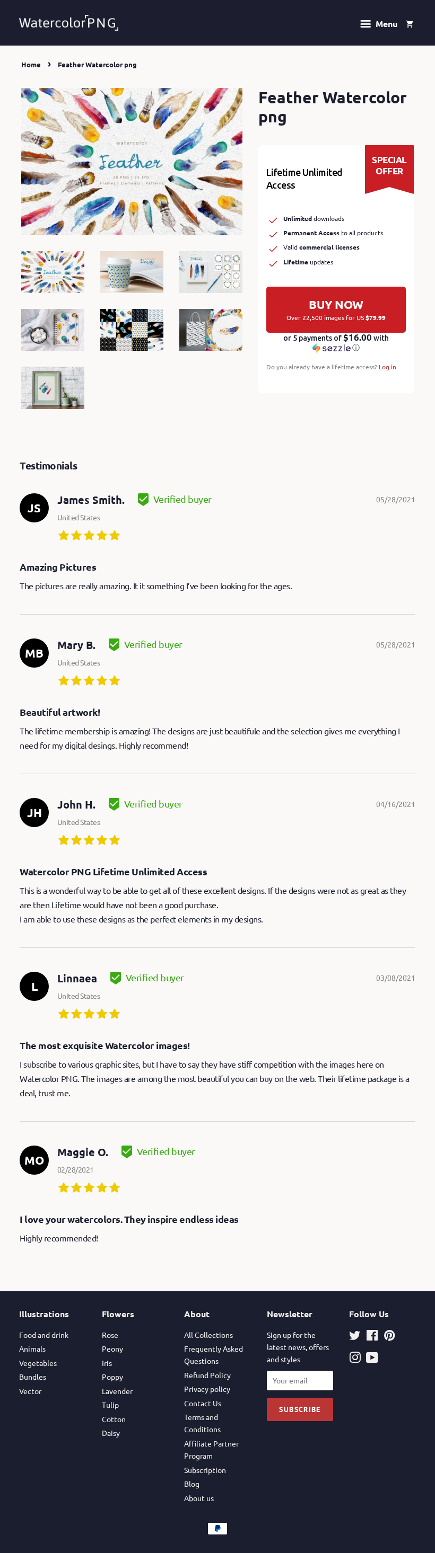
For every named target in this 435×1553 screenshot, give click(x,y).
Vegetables (38, 1363)
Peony (112, 1348)
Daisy (111, 1432)
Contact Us (202, 1403)
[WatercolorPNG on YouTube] (372, 1359)
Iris (107, 1363)
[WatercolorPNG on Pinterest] (389, 1337)
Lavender (117, 1391)
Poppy (112, 1376)
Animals (32, 1348)
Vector (30, 1391)
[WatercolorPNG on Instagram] (355, 1359)
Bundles (32, 1376)
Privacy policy (207, 1389)
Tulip (110, 1404)
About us (199, 1498)
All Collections (208, 1334)
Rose (110, 1334)
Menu (385, 23)
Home (31, 64)
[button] (336, 343)
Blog (191, 1483)
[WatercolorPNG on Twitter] (355, 1337)
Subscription (205, 1470)
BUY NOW (336, 309)
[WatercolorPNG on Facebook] (372, 1337)
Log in (387, 366)
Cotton (114, 1419)
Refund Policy (207, 1375)
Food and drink (43, 1334)
